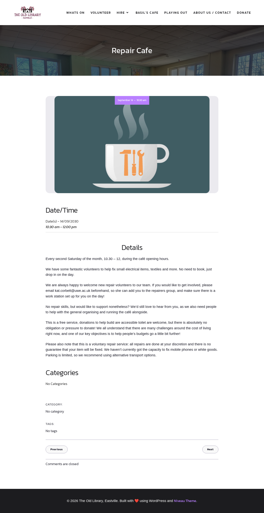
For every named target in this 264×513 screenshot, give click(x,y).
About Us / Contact (212, 12)
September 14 (125, 100)
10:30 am (141, 100)
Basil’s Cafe (147, 12)
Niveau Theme (185, 500)
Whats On (75, 12)
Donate (244, 12)
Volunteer (100, 12)
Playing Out (175, 12)
